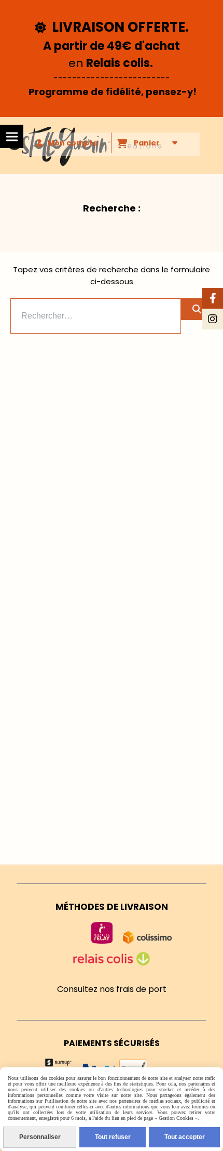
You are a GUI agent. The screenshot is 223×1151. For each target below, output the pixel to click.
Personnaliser (40, 1137)
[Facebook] (212, 298)
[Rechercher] (197, 309)
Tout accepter (184, 1137)
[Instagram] (212, 319)
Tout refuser (113, 1137)
